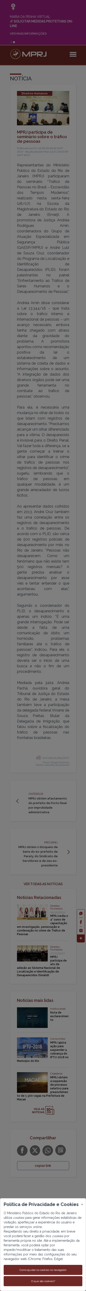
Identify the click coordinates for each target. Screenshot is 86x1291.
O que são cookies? (43, 1281)
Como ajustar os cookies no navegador (43, 1270)
